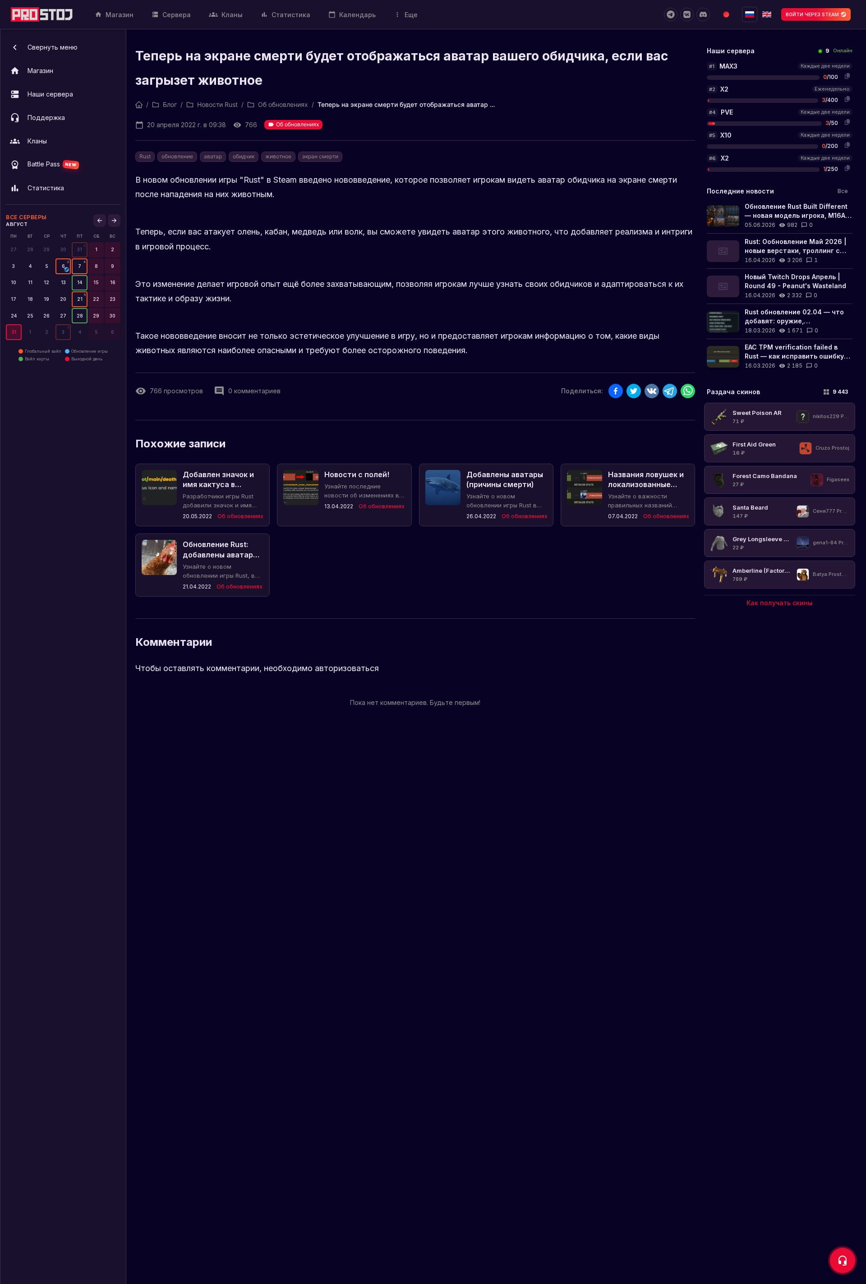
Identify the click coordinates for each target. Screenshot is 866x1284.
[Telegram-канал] (670, 14)
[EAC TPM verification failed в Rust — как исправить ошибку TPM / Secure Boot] (779, 356)
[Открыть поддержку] (842, 1260)
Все (843, 191)
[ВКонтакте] (687, 14)
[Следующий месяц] (114, 220)
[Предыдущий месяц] (99, 220)
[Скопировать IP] (847, 75)
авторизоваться (347, 668)
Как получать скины (779, 603)
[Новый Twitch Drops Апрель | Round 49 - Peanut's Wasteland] (779, 286)
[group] (80, 250)
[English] (767, 14)
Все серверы (26, 217)
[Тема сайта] (726, 14)
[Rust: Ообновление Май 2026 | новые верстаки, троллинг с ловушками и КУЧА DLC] (779, 251)
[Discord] (703, 14)
